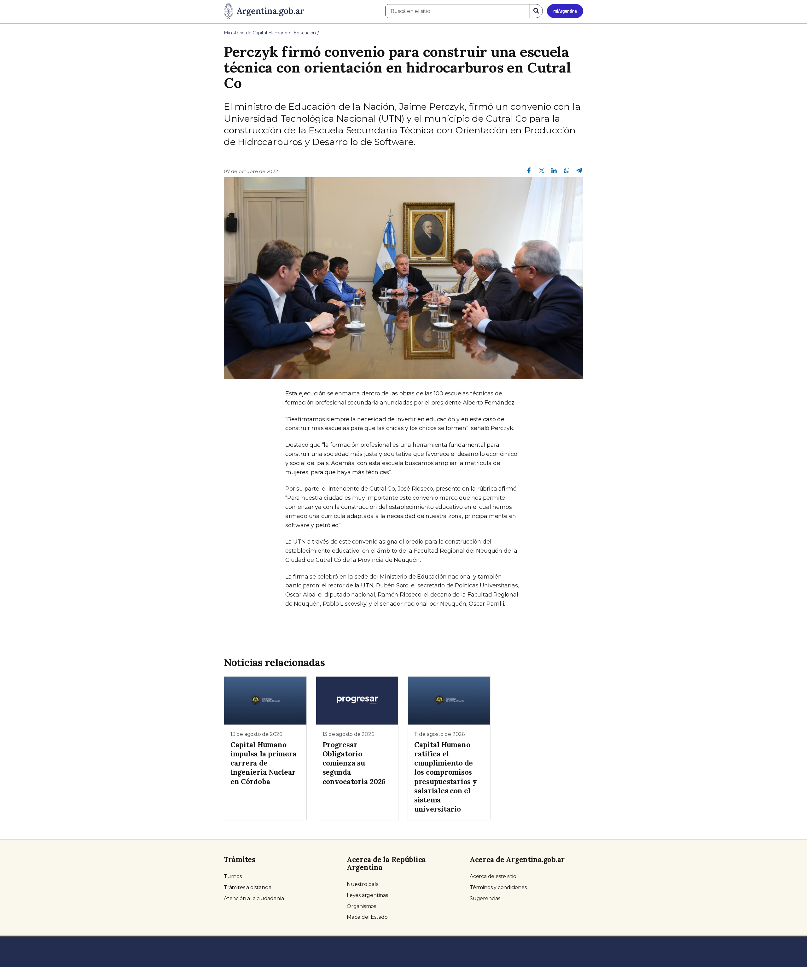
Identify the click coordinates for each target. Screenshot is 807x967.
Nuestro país (362, 884)
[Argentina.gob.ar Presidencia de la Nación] (264, 11)
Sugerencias (485, 898)
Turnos (233, 876)
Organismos (361, 906)
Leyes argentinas (367, 895)
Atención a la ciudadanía (254, 898)
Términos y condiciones (498, 887)
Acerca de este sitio (493, 876)
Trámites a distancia (247, 887)
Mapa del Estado (367, 917)
